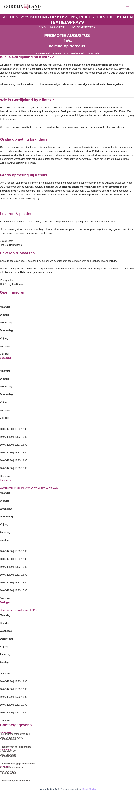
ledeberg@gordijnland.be (16, 746)
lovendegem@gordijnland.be (18, 763)
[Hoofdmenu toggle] (127, 7)
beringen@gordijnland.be (16, 780)
